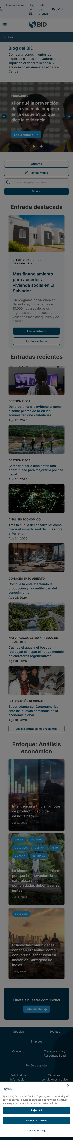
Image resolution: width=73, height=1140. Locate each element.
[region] (36, 1109)
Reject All (36, 1110)
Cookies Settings (36, 1130)
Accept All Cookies (36, 1120)
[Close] (68, 1085)
